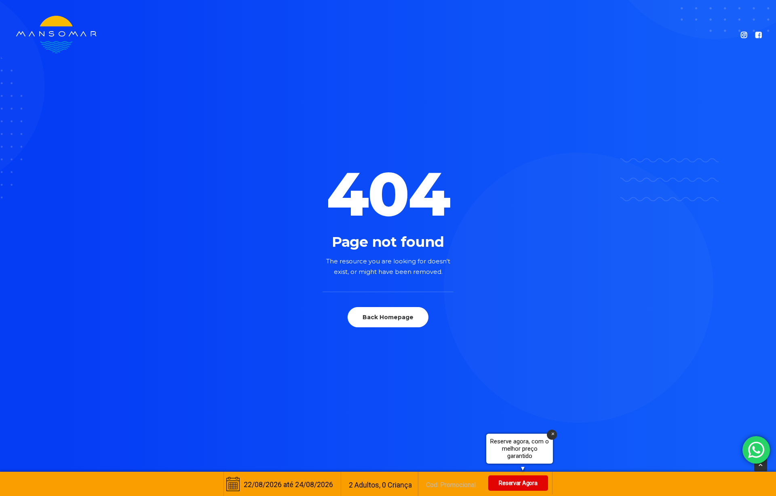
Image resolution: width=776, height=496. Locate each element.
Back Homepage (388, 317)
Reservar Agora (518, 483)
